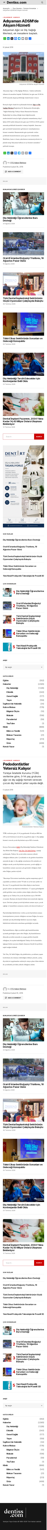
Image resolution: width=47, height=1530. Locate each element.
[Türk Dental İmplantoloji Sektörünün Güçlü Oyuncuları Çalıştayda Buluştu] (23, 283)
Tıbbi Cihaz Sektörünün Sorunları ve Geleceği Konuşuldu (28, 633)
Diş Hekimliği (8, 17)
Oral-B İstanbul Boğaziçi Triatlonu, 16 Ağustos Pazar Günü (28, 605)
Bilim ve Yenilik (13, 731)
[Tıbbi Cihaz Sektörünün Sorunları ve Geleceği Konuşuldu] (23, 324)
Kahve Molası (9, 707)
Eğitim (6, 680)
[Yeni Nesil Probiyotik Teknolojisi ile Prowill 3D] (7, 647)
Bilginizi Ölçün (13, 711)
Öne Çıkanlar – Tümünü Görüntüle (24, 8)
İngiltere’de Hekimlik (12, 704)
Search (39, 437)
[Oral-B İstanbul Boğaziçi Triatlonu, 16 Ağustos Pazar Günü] (23, 243)
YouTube (11, 723)
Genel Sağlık (12, 696)
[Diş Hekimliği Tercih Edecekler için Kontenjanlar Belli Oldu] (23, 364)
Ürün (9, 743)
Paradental (12, 719)
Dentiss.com (16, 2)
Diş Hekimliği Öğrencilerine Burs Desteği (21, 540)
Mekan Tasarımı (14, 735)
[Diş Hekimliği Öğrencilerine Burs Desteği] (23, 203)
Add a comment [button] (14, 171)
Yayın (9, 700)
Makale (10, 715)
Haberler (16, 17)
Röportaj (10, 739)
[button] (4, 2)
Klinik (5, 727)
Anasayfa (6, 8)
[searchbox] (18, 436)
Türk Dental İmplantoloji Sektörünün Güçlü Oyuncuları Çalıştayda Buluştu (28, 619)
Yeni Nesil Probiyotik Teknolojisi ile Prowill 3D (23, 576)
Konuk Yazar (8, 747)
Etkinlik (10, 692)
